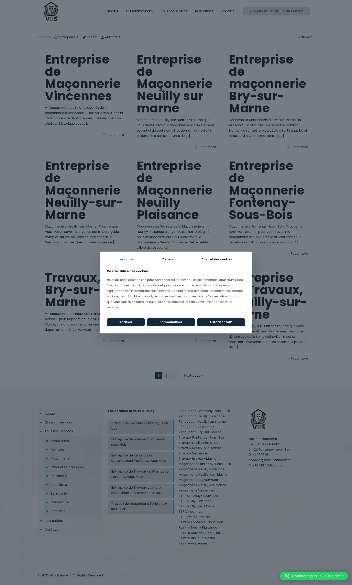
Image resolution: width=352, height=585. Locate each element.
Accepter (127, 259)
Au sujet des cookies (216, 259)
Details (167, 259)
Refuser (125, 322)
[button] (314, 576)
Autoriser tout (221, 322)
